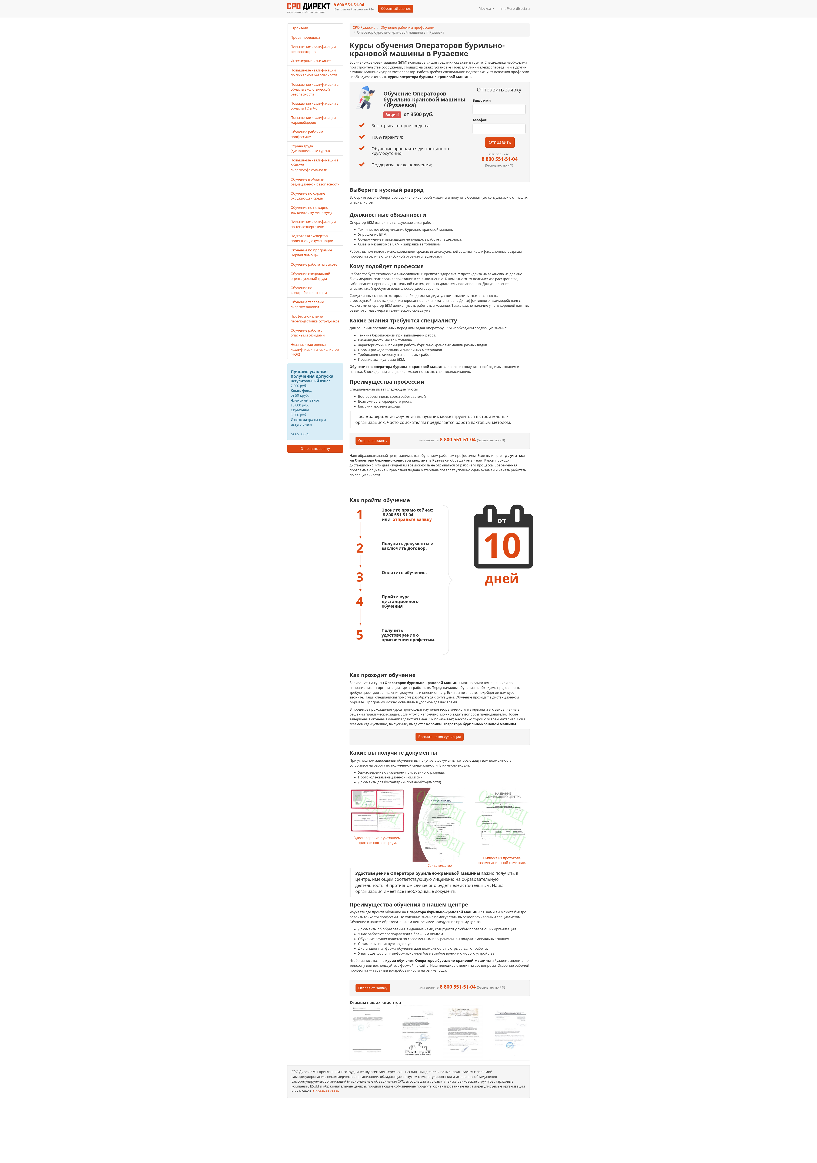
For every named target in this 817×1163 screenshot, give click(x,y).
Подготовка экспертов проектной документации (312, 238)
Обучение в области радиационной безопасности (315, 182)
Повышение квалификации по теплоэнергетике (313, 224)
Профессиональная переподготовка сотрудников (315, 319)
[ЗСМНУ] (463, 1032)
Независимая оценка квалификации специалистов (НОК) (315, 349)
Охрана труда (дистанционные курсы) (310, 148)
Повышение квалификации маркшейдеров (313, 120)
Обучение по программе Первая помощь (311, 252)
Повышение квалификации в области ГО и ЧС (315, 106)
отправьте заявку (412, 519)
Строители (299, 28)
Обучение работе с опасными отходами (308, 333)
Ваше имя (482, 100)
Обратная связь (326, 1091)
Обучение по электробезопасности (309, 290)
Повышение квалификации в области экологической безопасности (315, 89)
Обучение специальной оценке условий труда (310, 276)
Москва (486, 8)
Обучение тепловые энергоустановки (307, 304)
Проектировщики (305, 37)
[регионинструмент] (370, 1030)
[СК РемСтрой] (416, 1032)
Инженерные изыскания (311, 60)
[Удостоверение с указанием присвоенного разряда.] (377, 811)
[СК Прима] (509, 1032)
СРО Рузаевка (364, 27)
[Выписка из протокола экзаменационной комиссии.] (502, 821)
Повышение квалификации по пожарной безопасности (314, 72)
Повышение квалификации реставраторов (313, 49)
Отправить (500, 142)
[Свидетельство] (439, 825)
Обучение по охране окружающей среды (308, 196)
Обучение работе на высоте (314, 264)
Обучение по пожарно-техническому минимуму (311, 210)
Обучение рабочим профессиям (407, 27)
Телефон (480, 120)
